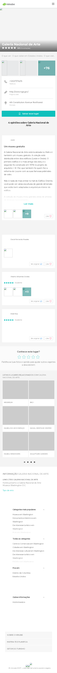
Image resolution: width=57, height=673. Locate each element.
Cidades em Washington (23, 547)
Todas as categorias (21, 539)
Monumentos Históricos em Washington (24, 520)
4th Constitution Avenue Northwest (26, 102)
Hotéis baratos (19, 602)
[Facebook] (24, 658)
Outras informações (21, 597)
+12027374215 (15, 81)
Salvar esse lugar (30, 113)
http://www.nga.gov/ (18, 92)
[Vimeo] (31, 658)
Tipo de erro (8, 490)
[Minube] (9, 4)
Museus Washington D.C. (14, 485)
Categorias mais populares (24, 509)
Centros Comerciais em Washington (28, 544)
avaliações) (26, 48)
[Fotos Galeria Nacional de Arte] (28, 30)
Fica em (16, 568)
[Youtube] (35, 658)
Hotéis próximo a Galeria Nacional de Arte (22, 483)
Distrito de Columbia (21, 573)
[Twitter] (28, 658)
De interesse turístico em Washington (23, 527)
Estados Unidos (19, 576)
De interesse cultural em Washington (28, 551)
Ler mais (28, 204)
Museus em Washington (23, 514)
